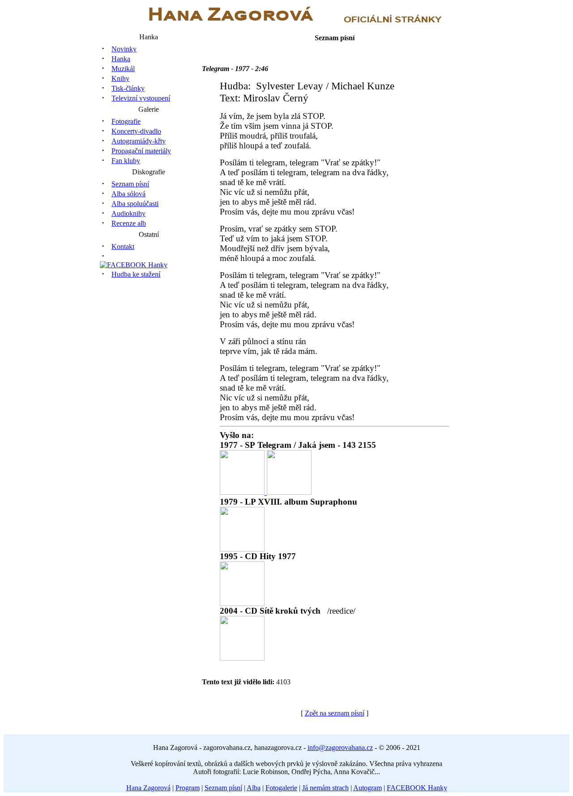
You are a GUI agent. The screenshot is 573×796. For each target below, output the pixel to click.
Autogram (367, 788)
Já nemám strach (325, 788)
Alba (254, 788)
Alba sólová (128, 194)
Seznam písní (130, 184)
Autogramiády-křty (138, 141)
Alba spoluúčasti (134, 203)
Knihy (120, 78)
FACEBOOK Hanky (417, 788)
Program (187, 788)
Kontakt (122, 246)
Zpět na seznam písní (334, 713)
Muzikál (123, 68)
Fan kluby (125, 160)
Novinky (124, 49)
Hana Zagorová (148, 788)
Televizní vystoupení (140, 98)
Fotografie (126, 121)
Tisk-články (128, 88)
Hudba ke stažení (135, 274)
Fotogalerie (281, 788)
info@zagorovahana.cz (340, 747)
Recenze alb (128, 223)
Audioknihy (128, 213)
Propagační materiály (141, 151)
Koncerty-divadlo (136, 131)
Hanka (120, 59)
